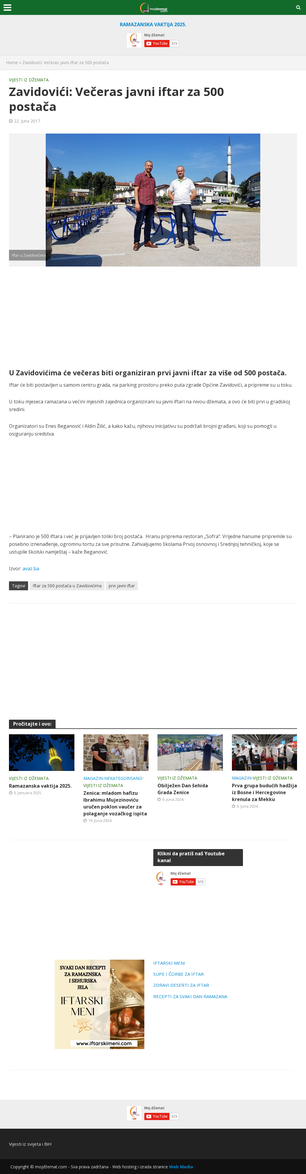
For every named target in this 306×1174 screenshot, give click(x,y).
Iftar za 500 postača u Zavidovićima (67, 585)
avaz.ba (30, 568)
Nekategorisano (123, 778)
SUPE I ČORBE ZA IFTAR (178, 974)
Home (12, 62)
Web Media (181, 1167)
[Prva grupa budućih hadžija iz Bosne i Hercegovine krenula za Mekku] (264, 752)
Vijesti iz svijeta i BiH (30, 1144)
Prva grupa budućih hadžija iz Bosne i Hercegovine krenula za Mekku (264, 792)
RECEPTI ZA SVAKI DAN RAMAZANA (190, 996)
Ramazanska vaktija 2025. (40, 786)
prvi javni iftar (122, 585)
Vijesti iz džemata (29, 80)
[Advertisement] (153, 317)
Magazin (93, 778)
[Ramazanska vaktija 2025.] (41, 752)
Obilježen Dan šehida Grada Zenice (182, 789)
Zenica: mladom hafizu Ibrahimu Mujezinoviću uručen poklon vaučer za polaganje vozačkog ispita (115, 803)
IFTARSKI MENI (169, 963)
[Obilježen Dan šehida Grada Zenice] (190, 752)
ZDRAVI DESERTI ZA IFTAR (181, 985)
